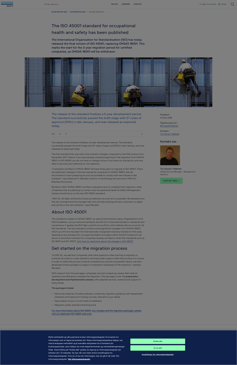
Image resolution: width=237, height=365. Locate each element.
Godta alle (157, 341)
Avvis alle (158, 348)
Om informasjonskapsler (79, 359)
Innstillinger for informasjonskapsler (158, 354)
